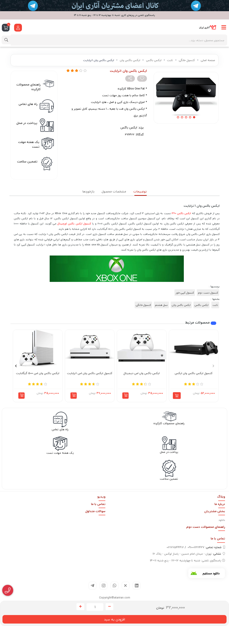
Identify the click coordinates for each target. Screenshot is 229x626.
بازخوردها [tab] (88, 191)
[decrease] (109, 606)
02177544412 (175, 547)
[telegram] (92, 586)
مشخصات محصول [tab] (114, 191)
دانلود (221, 520)
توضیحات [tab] (140, 191)
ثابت (170, 60)
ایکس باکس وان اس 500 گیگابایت (37, 373)
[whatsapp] (114, 586)
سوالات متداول (95, 511)
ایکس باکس (153, 60)
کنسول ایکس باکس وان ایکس (193, 373)
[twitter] (125, 586)
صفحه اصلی (208, 60)
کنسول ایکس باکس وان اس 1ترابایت (89, 373)
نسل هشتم (161, 305)
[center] (6, 40)
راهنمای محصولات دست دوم (205, 527)
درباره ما (219, 504)
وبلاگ (221, 496)
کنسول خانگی (187, 60)
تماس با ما (98, 504)
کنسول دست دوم (208, 292)
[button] (125, 395)
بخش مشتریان (214, 511)
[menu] (224, 27)
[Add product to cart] (177, 395)
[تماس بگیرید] (7, 590)
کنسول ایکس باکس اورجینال (74, 223)
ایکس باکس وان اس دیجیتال (141, 373)
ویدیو (101, 496)
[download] (206, 573)
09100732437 (204, 547)
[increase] (80, 606)
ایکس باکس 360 (181, 213)
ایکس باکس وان (130, 60)
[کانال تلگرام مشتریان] (114, 5)
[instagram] (103, 586)
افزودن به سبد (114, 619)
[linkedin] (136, 586)
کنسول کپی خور (185, 292)
